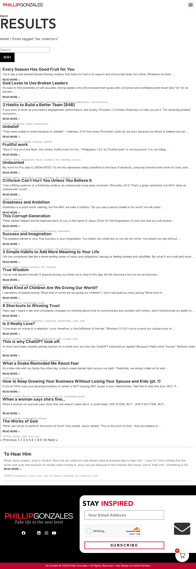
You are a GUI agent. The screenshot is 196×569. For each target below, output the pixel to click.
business (18, 102)
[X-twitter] (31, 533)
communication (21, 320)
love (59, 338)
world (41, 302)
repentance (64, 231)
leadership (38, 102)
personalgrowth (65, 102)
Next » (53, 440)
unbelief (47, 141)
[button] (190, 4)
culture (36, 338)
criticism (17, 199)
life (57, 159)
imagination (27, 159)
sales (76, 320)
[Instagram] (46, 533)
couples (17, 418)
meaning (37, 141)
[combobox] (25, 50)
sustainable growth (74, 396)
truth (32, 285)
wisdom (41, 285)
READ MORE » (11, 79)
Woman (42, 418)
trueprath (24, 285)
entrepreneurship (41, 396)
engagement (48, 338)
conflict (17, 338)
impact (39, 159)
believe (17, 141)
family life (18, 378)
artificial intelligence (28, 360)
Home (4, 39)
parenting (50, 102)
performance (41, 123)
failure (27, 102)
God (31, 436)
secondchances (99, 102)
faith (15, 285)
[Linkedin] (39, 533)
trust (82, 320)
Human (44, 360)
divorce (26, 396)
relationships (82, 102)
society (67, 338)
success (76, 159)
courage (26, 141)
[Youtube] (54, 533)
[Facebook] (23, 533)
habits (16, 159)
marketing (50, 320)
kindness (49, 159)
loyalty (29, 123)
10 (45, 440)
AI (14, 360)
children (17, 302)
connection (37, 320)
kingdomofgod (38, 231)
